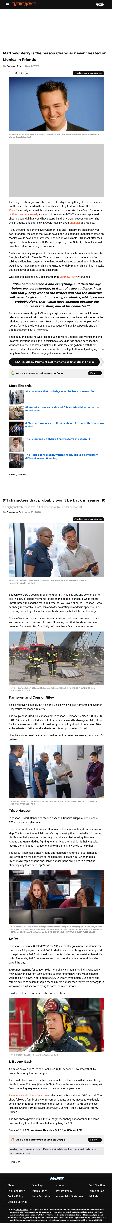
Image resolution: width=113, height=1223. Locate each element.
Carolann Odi (15, 512)
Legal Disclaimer (41, 1196)
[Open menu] (7, 4)
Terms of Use (96, 1190)
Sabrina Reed (15, 66)
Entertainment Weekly (25, 214)
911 (19, 1162)
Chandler (75, 222)
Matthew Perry (68, 276)
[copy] (27, 73)
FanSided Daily (16, 1190)
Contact (60, 1185)
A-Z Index (94, 1196)
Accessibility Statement (70, 1196)
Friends (22, 474)
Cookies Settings (17, 1201)
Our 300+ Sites (96, 1185)
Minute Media (22, 1209)
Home (12, 474)
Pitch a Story (39, 1190)
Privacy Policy (64, 1190)
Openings (37, 1185)
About (11, 1185)
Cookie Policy (15, 1196)
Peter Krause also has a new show (29, 1095)
